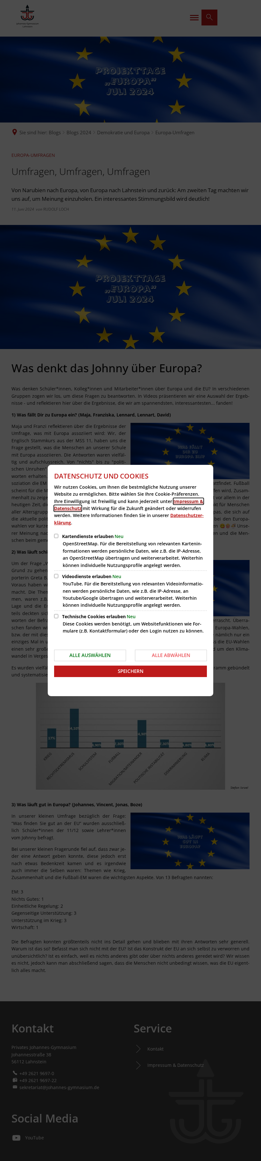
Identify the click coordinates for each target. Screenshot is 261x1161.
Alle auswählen (90, 655)
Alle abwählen (171, 655)
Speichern (131, 671)
